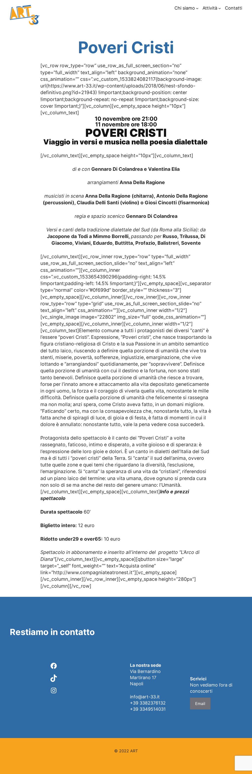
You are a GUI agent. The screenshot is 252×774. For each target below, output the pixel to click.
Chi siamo (184, 8)
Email (200, 703)
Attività (210, 8)
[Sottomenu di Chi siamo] (197, 8)
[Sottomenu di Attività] (219, 8)
